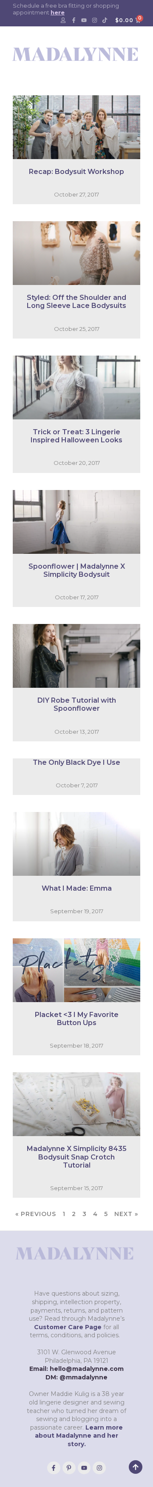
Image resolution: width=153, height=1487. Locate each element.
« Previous (35, 1214)
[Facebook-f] (73, 20)
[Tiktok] (105, 20)
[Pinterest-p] (69, 1468)
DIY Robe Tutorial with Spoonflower (76, 704)
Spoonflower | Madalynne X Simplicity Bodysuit (76, 570)
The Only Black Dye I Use (76, 762)
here (58, 12)
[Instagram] (94, 20)
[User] (63, 20)
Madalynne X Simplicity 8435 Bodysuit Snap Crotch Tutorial (77, 1157)
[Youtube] (84, 20)
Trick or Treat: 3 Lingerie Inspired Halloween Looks (76, 436)
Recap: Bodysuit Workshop (76, 172)
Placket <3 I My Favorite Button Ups (77, 1019)
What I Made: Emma (77, 888)
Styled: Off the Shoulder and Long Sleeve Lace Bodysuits (76, 301)
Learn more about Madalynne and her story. (79, 1436)
